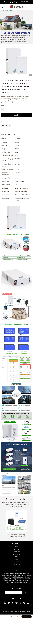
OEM (16, 559)
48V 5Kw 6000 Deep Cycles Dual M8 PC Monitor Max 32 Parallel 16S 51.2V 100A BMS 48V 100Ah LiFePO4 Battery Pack (16, 536)
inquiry (16, 115)
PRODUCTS (16, 552)
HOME (16, 547)
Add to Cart (16, 617)
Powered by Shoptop (24, 612)
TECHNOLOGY (16, 554)
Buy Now (26, 617)
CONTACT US (16, 564)
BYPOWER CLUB (16, 562)
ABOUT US (16, 549)
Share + (3, 122)
